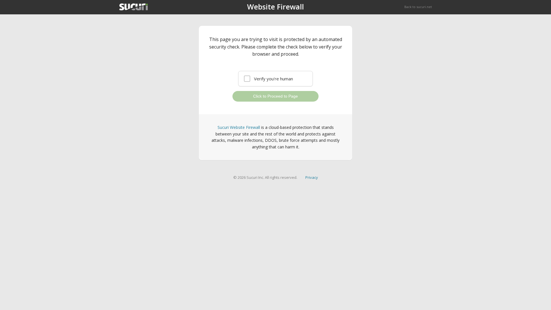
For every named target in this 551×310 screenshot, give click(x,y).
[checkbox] (275, 78)
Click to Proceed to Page (275, 96)
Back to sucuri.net (418, 7)
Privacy (311, 177)
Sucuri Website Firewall (239, 127)
